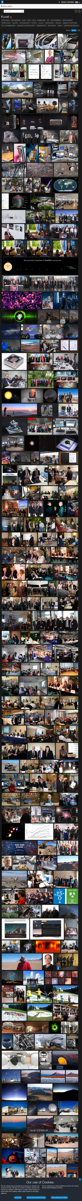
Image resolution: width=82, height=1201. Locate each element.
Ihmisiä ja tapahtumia (70, 23)
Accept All (18, 1197)
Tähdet (60, 25)
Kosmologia (41, 20)
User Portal (70, 2)
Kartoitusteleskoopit (71, 25)
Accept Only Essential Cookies (36, 1197)
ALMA (24, 20)
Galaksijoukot (25, 23)
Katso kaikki (6, 20)
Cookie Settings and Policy (59, 1197)
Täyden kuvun (6, 23)
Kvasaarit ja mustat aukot (26, 25)
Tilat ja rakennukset (8, 25)
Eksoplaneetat (67, 20)
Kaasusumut (49, 23)
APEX (28, 20)
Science (64, 2)
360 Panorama (15, 20)
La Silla (41, 23)
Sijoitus (74, 30)
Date (79, 30)
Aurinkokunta (41, 25)
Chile (34, 20)
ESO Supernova (56, 20)
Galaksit (15, 23)
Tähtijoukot (52, 25)
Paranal (58, 23)
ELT (48, 20)
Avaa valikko (7, 6)
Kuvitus (34, 23)
